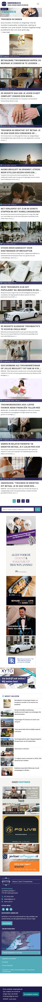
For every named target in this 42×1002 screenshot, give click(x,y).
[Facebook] (3, 909)
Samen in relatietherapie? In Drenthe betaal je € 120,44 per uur (20, 445)
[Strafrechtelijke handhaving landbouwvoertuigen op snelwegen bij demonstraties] (7, 713)
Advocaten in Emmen (21, 749)
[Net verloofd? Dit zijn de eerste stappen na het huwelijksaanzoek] (21, 194)
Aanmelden (7, 923)
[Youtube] (7, 909)
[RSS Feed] (11, 909)
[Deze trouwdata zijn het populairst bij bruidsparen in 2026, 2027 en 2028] (21, 272)
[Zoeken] (37, 509)
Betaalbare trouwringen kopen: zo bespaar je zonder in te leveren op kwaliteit (21, 62)
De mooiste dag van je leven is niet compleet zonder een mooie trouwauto (20, 95)
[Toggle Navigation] (38, 3)
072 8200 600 (9, 896)
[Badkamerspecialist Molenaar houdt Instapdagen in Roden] (7, 771)
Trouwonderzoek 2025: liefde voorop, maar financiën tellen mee (20, 406)
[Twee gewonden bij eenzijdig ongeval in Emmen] (7, 732)
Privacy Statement (7, 965)
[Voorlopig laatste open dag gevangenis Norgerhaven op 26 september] (7, 742)
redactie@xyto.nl (9, 899)
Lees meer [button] (12, 999)
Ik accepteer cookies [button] (31, 994)
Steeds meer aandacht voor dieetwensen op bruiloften (16, 249)
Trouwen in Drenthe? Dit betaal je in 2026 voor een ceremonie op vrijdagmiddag (20, 132)
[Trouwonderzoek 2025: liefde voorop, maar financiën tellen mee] (21, 390)
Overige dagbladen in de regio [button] (12, 952)
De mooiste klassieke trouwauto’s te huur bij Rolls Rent (20, 328)
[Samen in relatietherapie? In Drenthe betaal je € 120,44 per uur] (21, 429)
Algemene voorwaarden (9, 958)
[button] (5, 32)
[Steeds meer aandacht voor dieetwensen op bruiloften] (21, 233)
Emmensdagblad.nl (14, 3)
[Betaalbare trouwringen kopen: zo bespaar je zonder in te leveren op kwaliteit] (21, 46)
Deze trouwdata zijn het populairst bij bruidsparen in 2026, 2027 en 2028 (21, 288)
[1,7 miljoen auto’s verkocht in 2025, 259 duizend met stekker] (7, 761)
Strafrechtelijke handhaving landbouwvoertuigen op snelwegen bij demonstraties (27, 712)
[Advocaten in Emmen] (7, 752)
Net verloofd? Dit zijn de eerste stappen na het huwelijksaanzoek (20, 210)
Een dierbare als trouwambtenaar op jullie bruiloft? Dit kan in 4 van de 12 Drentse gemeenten (20, 367)
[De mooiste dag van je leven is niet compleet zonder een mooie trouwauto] (21, 79)
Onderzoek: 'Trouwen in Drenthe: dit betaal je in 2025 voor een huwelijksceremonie (20, 484)
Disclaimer (5, 962)
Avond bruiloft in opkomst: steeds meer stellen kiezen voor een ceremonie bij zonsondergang (20, 171)
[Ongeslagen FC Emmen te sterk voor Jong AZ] (7, 723)
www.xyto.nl (8, 901)
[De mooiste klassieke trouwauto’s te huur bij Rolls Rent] (21, 312)
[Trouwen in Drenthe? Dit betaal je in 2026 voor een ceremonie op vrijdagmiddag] (21, 116)
